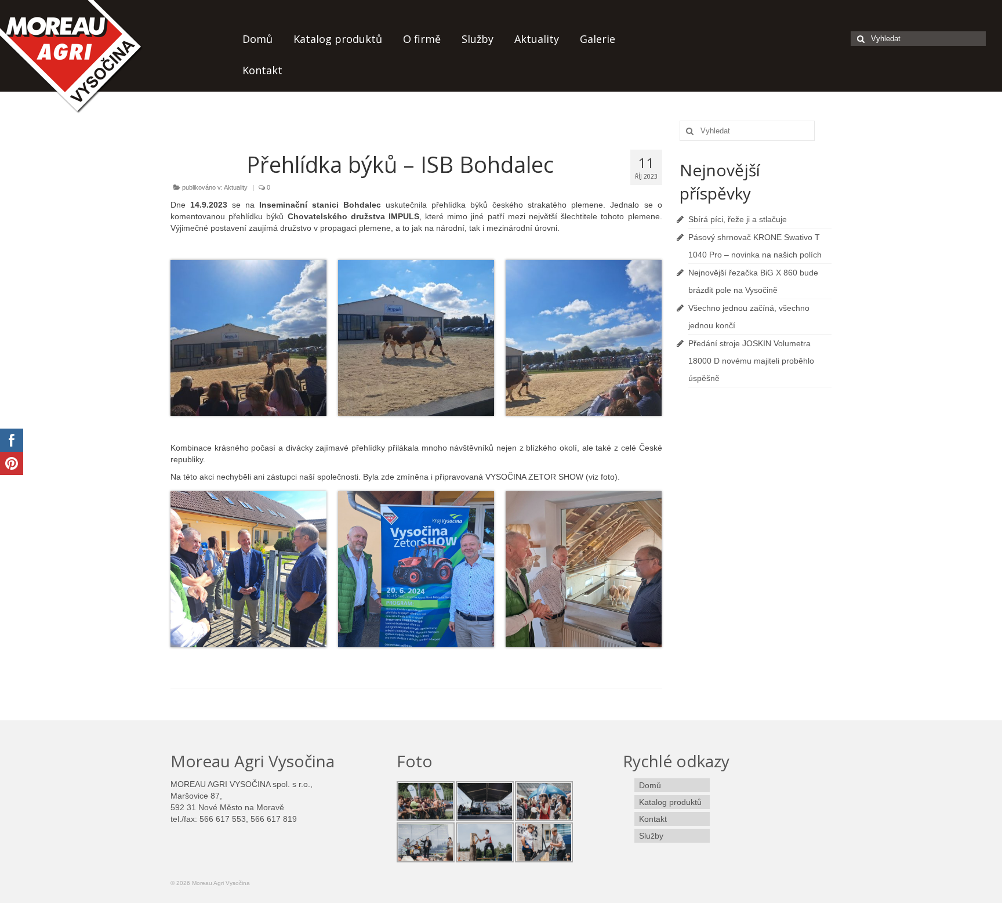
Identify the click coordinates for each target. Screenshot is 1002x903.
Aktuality (536, 39)
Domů (257, 39)
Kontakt (262, 70)
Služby (477, 39)
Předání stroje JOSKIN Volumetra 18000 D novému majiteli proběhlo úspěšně (751, 361)
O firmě (422, 39)
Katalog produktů (337, 39)
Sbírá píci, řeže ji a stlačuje (737, 219)
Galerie (597, 39)
